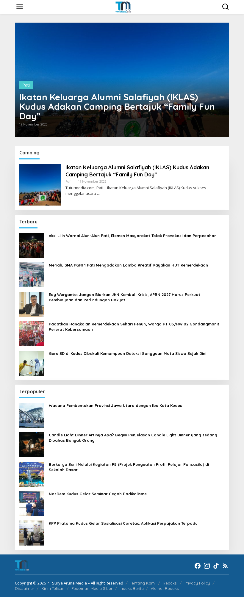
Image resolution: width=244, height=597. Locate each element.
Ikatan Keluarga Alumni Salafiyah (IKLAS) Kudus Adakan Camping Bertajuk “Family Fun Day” (117, 106)
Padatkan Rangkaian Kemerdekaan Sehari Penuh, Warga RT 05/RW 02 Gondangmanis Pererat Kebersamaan (134, 327)
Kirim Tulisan (52, 588)
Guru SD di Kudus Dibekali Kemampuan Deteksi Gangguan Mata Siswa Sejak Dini (127, 353)
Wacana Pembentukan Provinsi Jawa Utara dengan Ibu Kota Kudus (115, 405)
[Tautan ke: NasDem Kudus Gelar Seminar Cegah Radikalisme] (31, 503)
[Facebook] (197, 566)
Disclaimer (24, 588)
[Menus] (19, 7)
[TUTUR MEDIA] (123, 6)
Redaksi (170, 583)
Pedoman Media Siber (91, 588)
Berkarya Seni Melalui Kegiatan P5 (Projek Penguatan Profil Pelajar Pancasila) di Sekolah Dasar (129, 467)
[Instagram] (207, 566)
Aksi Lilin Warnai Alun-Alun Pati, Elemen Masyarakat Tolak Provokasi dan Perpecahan (133, 235)
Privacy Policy (197, 583)
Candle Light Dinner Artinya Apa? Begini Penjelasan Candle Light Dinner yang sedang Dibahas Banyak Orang (133, 438)
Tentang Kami (143, 583)
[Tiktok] (216, 566)
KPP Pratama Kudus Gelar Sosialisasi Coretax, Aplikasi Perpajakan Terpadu (123, 523)
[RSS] (225, 566)
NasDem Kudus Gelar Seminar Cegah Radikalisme (98, 493)
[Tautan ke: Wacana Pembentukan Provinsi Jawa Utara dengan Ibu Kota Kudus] (31, 415)
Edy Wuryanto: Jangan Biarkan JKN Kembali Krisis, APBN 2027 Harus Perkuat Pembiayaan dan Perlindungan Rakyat (124, 297)
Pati (26, 85)
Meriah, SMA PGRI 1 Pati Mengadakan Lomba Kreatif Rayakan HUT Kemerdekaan (128, 265)
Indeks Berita (132, 588)
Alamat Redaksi (165, 588)
